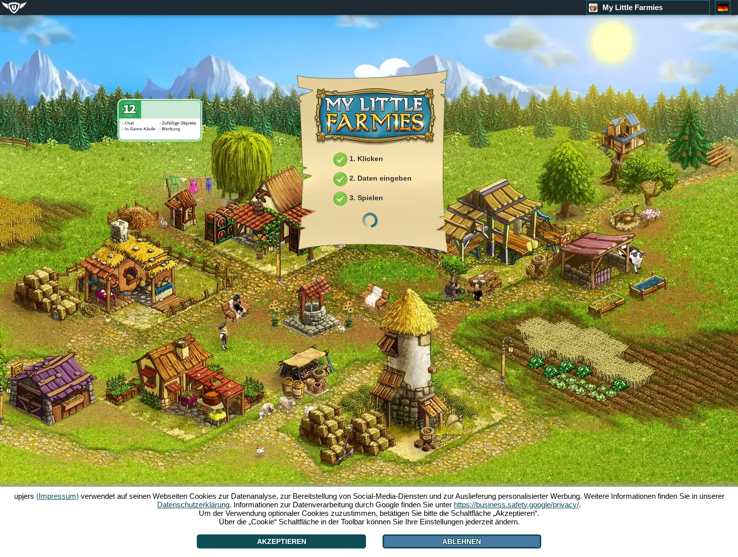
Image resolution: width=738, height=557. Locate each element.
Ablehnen (461, 541)
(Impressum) (57, 496)
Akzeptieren (281, 541)
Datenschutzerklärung (193, 504)
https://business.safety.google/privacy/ (516, 504)
